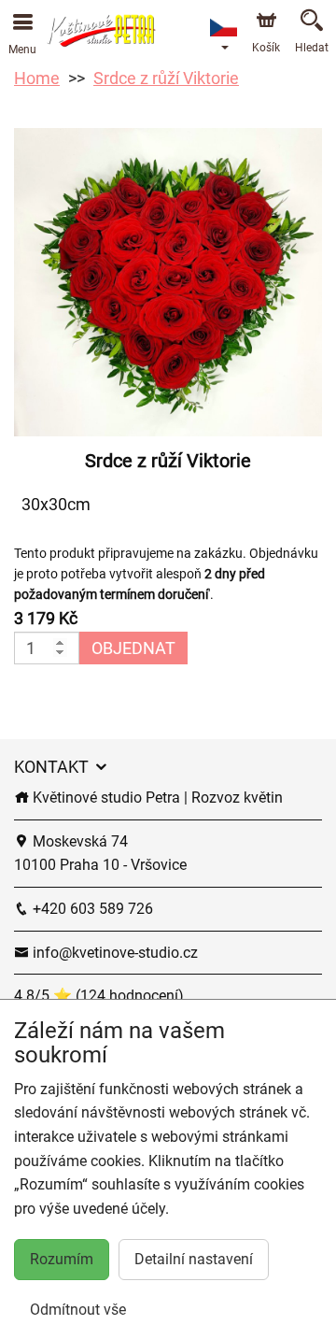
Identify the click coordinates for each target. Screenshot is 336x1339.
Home (37, 78)
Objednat (133, 648)
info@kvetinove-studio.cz (113, 953)
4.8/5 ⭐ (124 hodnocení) (99, 995)
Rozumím (61, 1259)
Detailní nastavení (193, 1259)
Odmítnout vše (78, 1309)
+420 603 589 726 (91, 909)
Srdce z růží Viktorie (166, 78)
